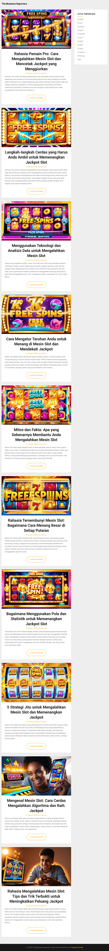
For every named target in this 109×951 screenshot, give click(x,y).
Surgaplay (80, 26)
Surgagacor (81, 52)
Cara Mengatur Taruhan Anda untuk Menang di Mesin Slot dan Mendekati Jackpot (36, 344)
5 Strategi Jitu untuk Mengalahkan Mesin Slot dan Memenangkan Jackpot (36, 712)
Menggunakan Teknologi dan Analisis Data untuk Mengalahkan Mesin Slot (36, 250)
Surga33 (80, 30)
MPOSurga (81, 56)
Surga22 (80, 48)
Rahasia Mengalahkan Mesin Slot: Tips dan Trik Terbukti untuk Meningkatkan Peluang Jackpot (36, 896)
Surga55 (80, 45)
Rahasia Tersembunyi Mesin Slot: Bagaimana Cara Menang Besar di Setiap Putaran (36, 525)
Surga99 (80, 41)
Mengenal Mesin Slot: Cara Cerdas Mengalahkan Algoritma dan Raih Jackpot (36, 805)
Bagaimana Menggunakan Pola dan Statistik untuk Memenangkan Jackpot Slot (36, 619)
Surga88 (80, 19)
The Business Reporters (14, 3)
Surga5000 (81, 34)
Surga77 (80, 37)
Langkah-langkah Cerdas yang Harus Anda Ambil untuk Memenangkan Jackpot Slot (36, 157)
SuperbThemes (77, 947)
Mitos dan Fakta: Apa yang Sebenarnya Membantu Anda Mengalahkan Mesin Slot (36, 435)
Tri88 (79, 59)
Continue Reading (36, 98)
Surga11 (80, 23)
